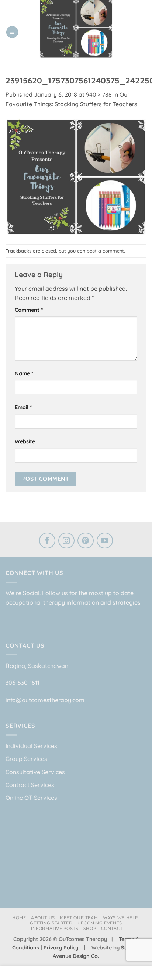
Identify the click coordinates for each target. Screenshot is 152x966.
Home (19, 917)
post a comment (105, 251)
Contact (112, 928)
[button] (12, 32)
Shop (89, 928)
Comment (29, 310)
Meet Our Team (79, 917)
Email (23, 407)
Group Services (26, 758)
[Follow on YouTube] (105, 541)
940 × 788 (99, 94)
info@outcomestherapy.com (45, 700)
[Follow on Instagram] (66, 541)
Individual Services (31, 745)
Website (25, 441)
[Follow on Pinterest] (85, 541)
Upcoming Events (99, 923)
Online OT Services (31, 797)
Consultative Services (35, 772)
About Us (43, 917)
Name (24, 373)
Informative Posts (54, 928)
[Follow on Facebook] (47, 541)
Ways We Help (120, 917)
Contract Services (30, 784)
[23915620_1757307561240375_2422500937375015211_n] (76, 176)
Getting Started (51, 923)
